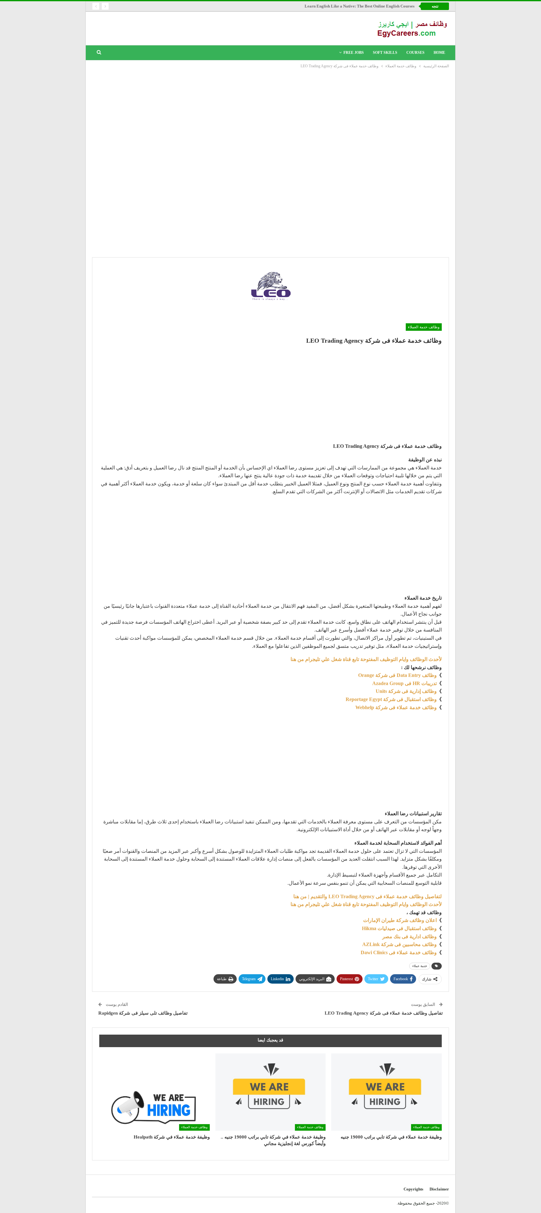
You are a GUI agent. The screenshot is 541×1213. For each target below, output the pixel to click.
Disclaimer (439, 1189)
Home (439, 52)
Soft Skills (385, 52)
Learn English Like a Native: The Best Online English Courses (360, 6)
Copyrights (413, 1189)
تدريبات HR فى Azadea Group (404, 683)
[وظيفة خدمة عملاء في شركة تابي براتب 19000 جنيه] (386, 1092)
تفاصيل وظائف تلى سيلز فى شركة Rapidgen (143, 1013)
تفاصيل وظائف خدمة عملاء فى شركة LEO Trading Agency (384, 1013)
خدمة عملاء (419, 966)
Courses (415, 52)
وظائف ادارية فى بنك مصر (409, 936)
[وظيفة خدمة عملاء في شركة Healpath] (154, 1092)
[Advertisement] (270, 116)
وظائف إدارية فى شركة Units (406, 691)
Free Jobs (353, 52)
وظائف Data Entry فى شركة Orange (397, 675)
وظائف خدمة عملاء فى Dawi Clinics (399, 952)
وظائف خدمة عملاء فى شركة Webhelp (396, 707)
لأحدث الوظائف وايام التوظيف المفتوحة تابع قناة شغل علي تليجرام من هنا (366, 659)
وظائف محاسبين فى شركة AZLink (399, 944)
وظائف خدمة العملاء (424, 327)
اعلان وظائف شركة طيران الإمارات (400, 920)
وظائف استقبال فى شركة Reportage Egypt (391, 699)
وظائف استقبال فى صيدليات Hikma (399, 928)
